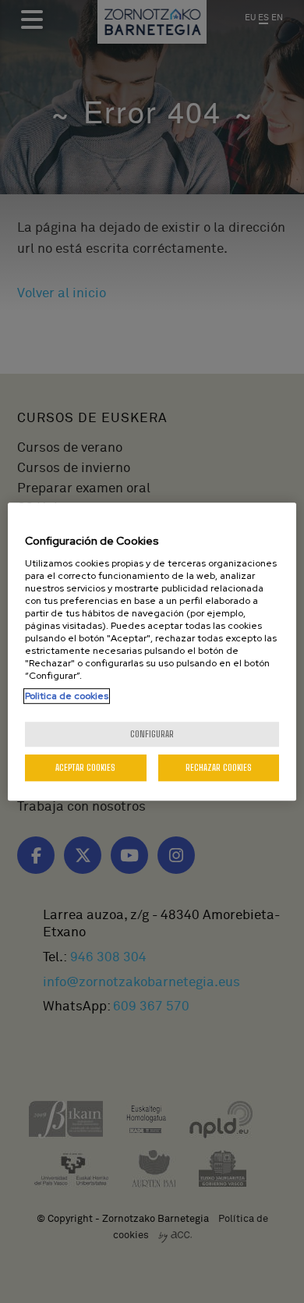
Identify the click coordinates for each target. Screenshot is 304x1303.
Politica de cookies (66, 696)
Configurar (152, 734)
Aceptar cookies (85, 767)
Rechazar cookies (219, 767)
